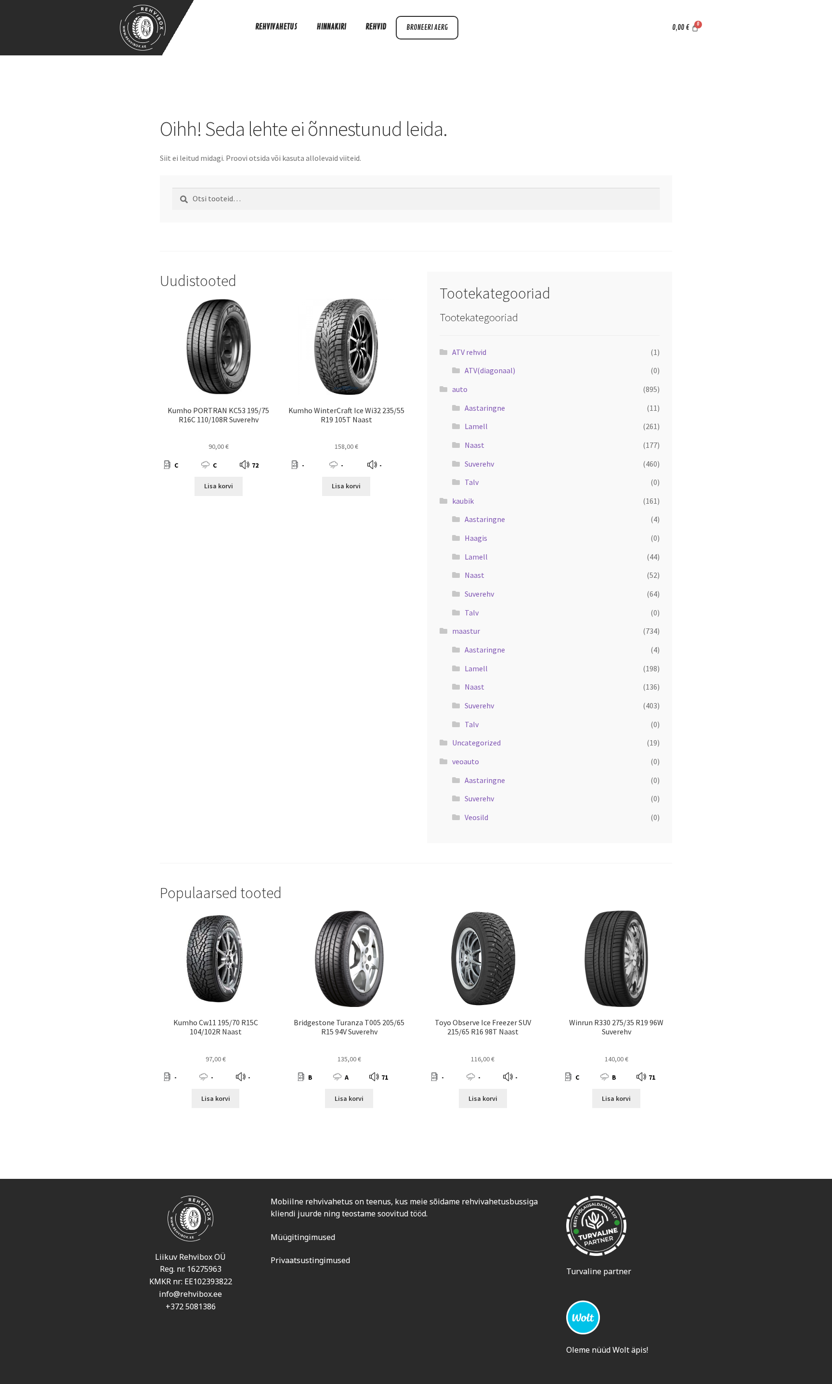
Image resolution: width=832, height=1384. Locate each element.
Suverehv (479, 464)
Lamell (476, 426)
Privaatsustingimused (310, 1260)
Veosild (476, 817)
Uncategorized (476, 742)
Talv (472, 482)
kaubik (463, 501)
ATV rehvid (469, 352)
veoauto (465, 761)
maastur (466, 631)
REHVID (375, 27)
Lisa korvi (218, 486)
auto (460, 389)
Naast (474, 445)
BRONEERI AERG (427, 27)
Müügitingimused (303, 1237)
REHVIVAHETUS (276, 27)
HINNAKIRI (331, 27)
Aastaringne (485, 408)
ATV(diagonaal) (490, 370)
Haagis (476, 538)
